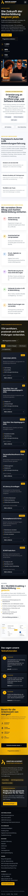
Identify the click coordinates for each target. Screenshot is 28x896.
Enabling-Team (5, 830)
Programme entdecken (9, 39)
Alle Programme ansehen (10, 340)
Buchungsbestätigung (7, 852)
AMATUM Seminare (6, 820)
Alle (3, 345)
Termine (3, 848)
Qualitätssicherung (6, 835)
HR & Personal (22, 345)
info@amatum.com (6, 874)
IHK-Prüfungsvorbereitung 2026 (9, 863)
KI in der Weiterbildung (7, 861)
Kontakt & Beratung (6, 841)
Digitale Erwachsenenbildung (8, 833)
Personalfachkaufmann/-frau (8, 868)
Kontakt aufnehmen (7, 883)
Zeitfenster (4, 846)
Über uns (3, 894)
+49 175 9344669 (5, 876)
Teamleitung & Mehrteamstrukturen (10, 822)
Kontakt (15, 894)
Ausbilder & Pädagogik (11, 345)
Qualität (8, 894)
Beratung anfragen (10, 803)
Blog (12, 894)
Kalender (3, 843)
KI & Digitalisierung (6, 349)
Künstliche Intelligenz (6, 828)
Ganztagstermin (5, 850)
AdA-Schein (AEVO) (6, 817)
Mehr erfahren (8, 378)
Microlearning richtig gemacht (9, 865)
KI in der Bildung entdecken (11, 617)
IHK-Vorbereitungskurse (7, 815)
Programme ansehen (14, 751)
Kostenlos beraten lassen (14, 745)
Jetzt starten (7, 35)
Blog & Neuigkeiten (6, 859)
